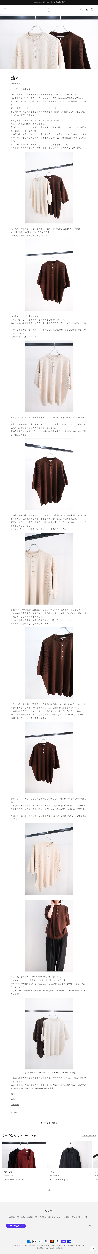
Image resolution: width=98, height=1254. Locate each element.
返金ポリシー (45, 1245)
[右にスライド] (54, 1190)
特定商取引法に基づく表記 (49, 1217)
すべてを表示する (89, 1136)
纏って (8, 1172)
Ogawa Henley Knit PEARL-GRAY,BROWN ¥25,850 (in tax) (49, 1073)
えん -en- (22, 1245)
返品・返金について (29, 1217)
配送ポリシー (80, 1245)
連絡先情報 (59, 1248)
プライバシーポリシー (81, 1217)
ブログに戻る (50, 1123)
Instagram (15, 1104)
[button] (5, 9)
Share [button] (15, 1112)
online (13, 1099)
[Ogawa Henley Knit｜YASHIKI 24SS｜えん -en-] (49, 1069)
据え (53, 1172)
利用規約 (66, 1217)
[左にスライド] (43, 1190)
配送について (13, 1217)
